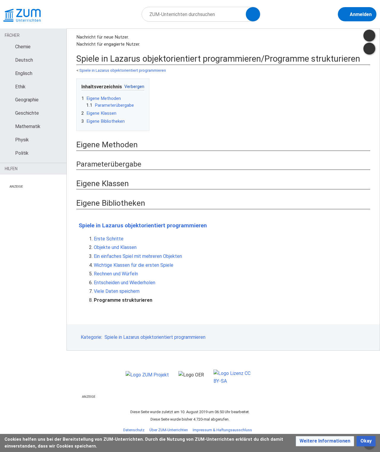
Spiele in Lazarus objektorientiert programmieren (122, 70)
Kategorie (91, 337)
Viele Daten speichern (117, 291)
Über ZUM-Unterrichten (168, 430)
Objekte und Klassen (115, 247)
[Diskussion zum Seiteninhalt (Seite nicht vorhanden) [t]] (369, 35)
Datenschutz (134, 430)
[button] (325, 441)
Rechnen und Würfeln (116, 274)
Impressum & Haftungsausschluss (222, 430)
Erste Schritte (109, 239)
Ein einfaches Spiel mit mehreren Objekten (138, 256)
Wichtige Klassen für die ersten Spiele (133, 265)
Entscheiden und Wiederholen (124, 282)
